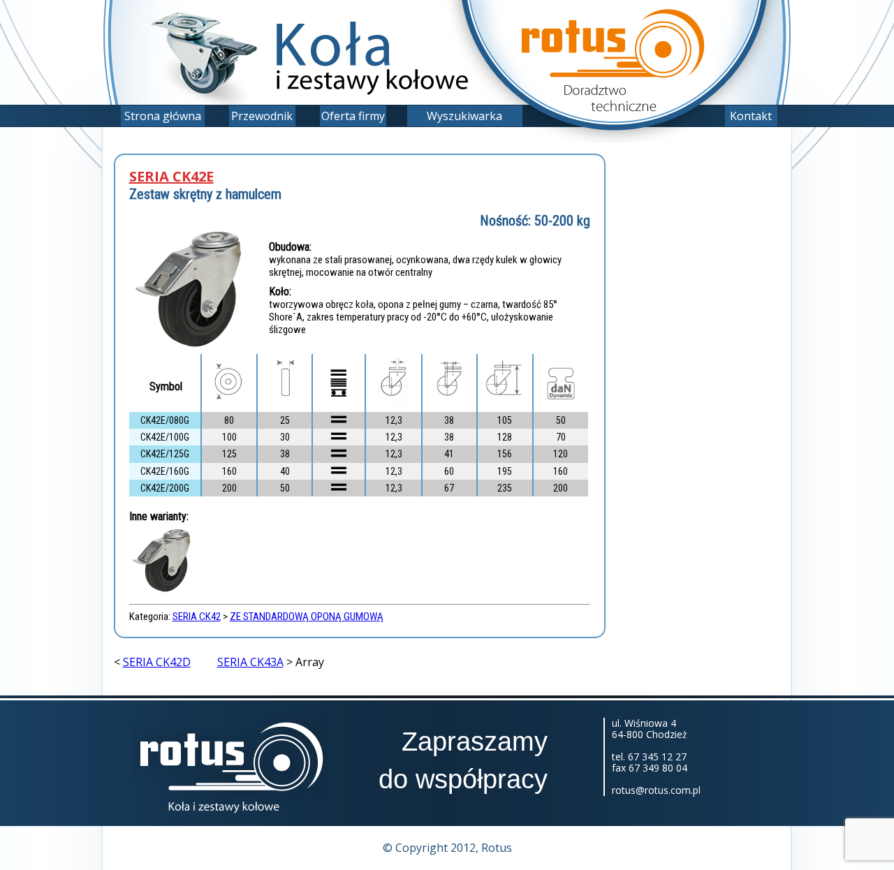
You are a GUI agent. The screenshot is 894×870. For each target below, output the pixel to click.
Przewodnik (262, 116)
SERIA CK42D (157, 662)
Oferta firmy (353, 116)
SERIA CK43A (250, 662)
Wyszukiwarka (464, 116)
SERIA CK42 (197, 616)
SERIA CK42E (171, 176)
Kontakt (751, 116)
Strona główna (162, 116)
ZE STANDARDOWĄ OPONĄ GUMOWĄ (306, 616)
